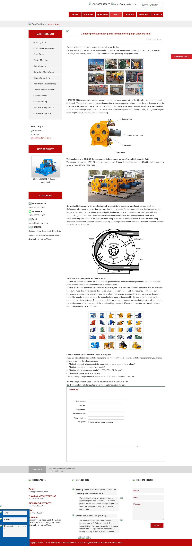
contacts (45, 195)
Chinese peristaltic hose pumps (79, 50)
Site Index (105, 542)
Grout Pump (38, 54)
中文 (146, 5)
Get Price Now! (181, 57)
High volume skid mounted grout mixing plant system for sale (99, 385)
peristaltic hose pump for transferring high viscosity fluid (95, 206)
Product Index (116, 542)
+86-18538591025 (37, 215)
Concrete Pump (40, 101)
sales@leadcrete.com (125, 4)
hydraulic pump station (43, 107)
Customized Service (42, 113)
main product (45, 34)
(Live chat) (37, 130)
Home (75, 14)
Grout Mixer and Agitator (44, 48)
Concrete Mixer (40, 95)
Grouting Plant (39, 42)
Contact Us (157, 14)
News (116, 14)
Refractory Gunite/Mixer (44, 72)
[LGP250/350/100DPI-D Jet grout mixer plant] (45, 166)
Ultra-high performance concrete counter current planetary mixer (99, 382)
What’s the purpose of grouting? (91, 516)
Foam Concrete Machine (44, 90)
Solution (130, 14)
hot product (45, 149)
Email (34, 219)
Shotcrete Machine (41, 78)
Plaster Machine (40, 60)
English (155, 5)
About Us (143, 14)
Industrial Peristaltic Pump (45, 84)
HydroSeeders (39, 66)
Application (102, 14)
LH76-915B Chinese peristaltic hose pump (83, 100)
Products (88, 14)
